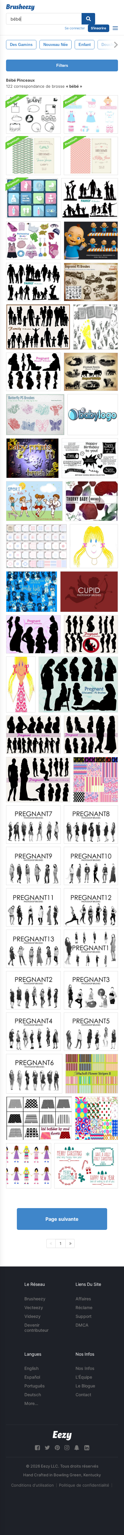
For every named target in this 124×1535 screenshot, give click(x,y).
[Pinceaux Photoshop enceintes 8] (91, 824)
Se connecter (75, 28)
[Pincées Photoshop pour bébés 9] (33, 866)
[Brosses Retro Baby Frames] (33, 114)
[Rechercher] (88, 18)
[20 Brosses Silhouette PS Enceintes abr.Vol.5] (33, 734)
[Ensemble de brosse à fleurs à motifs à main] (86, 1165)
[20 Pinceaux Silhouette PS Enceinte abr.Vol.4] (78, 684)
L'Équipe (84, 1377)
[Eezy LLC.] (62, 1435)
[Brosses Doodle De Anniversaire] (90, 458)
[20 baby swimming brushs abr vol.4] (33, 240)
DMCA (82, 1325)
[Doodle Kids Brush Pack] (31, 591)
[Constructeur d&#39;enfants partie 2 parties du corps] (21, 684)
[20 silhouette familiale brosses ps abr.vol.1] (33, 282)
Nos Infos (85, 1368)
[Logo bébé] (92, 414)
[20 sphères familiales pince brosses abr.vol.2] (89, 198)
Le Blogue (85, 1385)
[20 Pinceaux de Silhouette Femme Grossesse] (33, 372)
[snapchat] (76, 1448)
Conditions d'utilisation (32, 1485)
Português (34, 1385)
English (31, 1368)
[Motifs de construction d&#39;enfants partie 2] (96, 1118)
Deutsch (32, 1394)
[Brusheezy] (20, 7)
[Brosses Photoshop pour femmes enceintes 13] (33, 949)
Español (32, 1377)
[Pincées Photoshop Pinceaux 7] (33, 824)
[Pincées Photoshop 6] (34, 1073)
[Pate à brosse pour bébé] (91, 114)
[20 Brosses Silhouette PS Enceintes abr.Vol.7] (38, 779)
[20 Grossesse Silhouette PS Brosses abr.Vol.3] (91, 634)
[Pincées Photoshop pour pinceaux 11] (33, 907)
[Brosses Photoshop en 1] (91, 949)
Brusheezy (34, 1298)
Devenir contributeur (36, 1327)
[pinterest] (57, 1448)
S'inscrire (98, 28)
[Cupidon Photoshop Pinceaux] (89, 591)
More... (31, 1403)
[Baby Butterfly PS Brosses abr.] (35, 414)
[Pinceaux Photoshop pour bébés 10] (91, 866)
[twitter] (47, 1448)
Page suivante (62, 1219)
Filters (62, 65)
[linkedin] (86, 1448)
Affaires (83, 1298)
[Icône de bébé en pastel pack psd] (32, 198)
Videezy (32, 1316)
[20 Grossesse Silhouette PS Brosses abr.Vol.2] (33, 634)
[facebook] (37, 1448)
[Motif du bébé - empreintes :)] (95, 327)
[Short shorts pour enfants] (39, 1118)
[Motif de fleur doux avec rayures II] (91, 1073)
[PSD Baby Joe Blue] (91, 240)
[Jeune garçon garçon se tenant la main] (28, 1165)
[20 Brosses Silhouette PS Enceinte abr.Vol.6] (91, 734)
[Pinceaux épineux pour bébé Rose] (92, 501)
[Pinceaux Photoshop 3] (91, 990)
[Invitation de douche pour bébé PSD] (33, 156)
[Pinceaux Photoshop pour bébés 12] (91, 907)
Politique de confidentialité (84, 1485)
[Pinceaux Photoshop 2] (33, 990)
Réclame (84, 1307)
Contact (83, 1394)
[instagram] (66, 1448)
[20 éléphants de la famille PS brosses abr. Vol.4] (91, 372)
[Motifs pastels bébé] (36, 546)
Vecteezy (33, 1307)
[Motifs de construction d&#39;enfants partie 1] (95, 779)
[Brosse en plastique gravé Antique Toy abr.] (91, 282)
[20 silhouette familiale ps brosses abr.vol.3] (38, 327)
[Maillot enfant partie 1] (94, 546)
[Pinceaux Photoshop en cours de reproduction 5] (91, 1031)
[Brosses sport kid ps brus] (34, 501)
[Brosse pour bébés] (32, 458)
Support (83, 1316)
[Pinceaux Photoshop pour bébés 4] (33, 1031)
